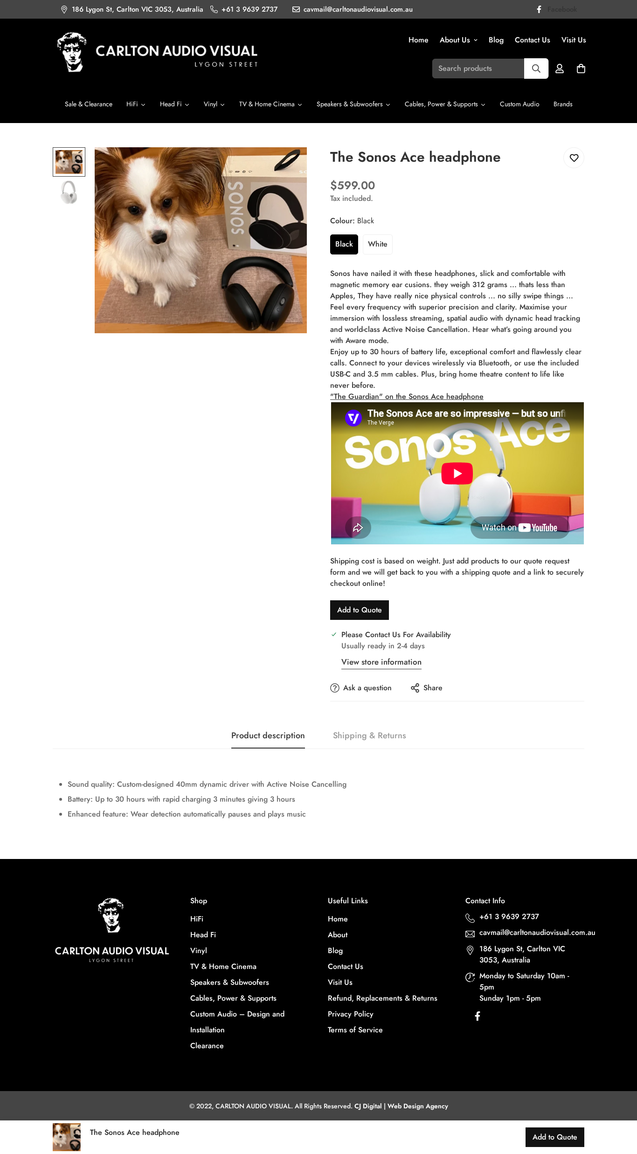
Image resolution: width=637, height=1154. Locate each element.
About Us (455, 39)
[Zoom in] (287, 167)
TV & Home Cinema (223, 966)
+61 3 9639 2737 (509, 916)
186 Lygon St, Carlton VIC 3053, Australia (522, 954)
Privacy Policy (351, 1014)
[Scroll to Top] (619, 1103)
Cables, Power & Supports (233, 998)
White (378, 244)
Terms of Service (355, 1029)
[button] (581, 68)
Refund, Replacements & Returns (382, 998)
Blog (496, 39)
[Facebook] (477, 1018)
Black (344, 244)
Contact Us (532, 39)
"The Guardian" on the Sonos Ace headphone (407, 396)
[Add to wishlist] (573, 157)
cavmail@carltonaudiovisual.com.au (532, 932)
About (337, 934)
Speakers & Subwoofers (229, 982)
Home (419, 39)
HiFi (196, 919)
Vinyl (198, 950)
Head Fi (203, 934)
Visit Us (573, 39)
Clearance (207, 1045)
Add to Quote (359, 609)
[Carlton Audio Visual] (158, 53)
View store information (381, 661)
